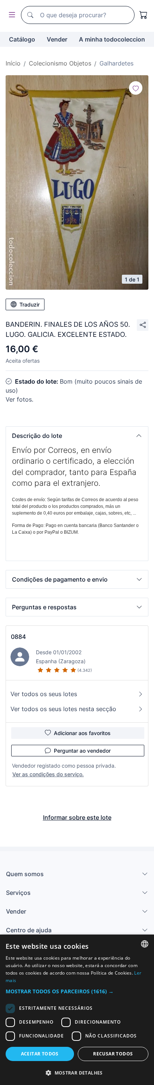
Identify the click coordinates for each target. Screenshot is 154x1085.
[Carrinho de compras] (143, 15)
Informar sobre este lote (77, 817)
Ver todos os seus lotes (43, 694)
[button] (77, 435)
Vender (57, 39)
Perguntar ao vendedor (82, 750)
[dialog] (77, 1010)
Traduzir (29, 304)
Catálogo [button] (22, 39)
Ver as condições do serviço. (48, 774)
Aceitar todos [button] (40, 1054)
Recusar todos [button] (113, 1054)
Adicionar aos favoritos (82, 733)
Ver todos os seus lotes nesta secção (63, 709)
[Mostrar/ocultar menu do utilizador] (10, 15)
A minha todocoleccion (112, 39)
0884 (18, 636)
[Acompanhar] (135, 88)
